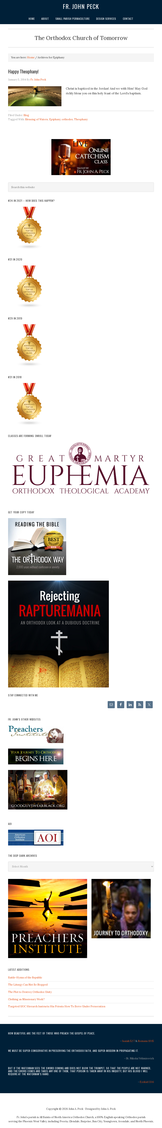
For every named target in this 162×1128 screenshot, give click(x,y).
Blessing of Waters (36, 119)
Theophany (81, 119)
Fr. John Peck (81, 6)
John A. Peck (108, 1109)
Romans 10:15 (146, 1041)
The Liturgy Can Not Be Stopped (28, 984)
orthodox (67, 119)
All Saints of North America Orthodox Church (67, 1117)
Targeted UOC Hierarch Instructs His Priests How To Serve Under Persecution (56, 1006)
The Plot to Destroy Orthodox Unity (30, 992)
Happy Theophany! (23, 71)
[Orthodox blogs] (29, 248)
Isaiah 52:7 (128, 1041)
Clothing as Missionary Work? (26, 999)
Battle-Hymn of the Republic (25, 977)
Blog (26, 115)
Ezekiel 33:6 (147, 1082)
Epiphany (54, 119)
